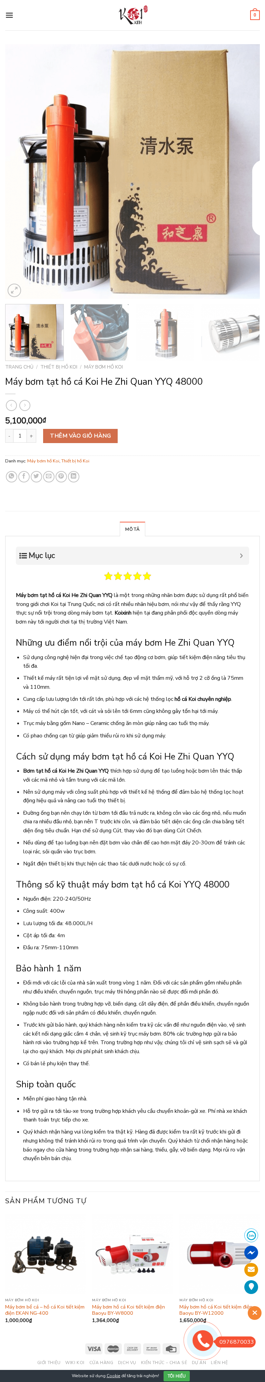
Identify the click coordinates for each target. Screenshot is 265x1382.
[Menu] (9, 15)
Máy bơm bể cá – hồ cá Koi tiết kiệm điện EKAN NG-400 (45, 1310)
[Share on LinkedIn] (73, 476)
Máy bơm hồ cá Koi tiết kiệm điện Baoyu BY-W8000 (128, 1310)
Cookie (113, 1376)
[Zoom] (14, 290)
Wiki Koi (75, 1362)
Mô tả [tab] (132, 529)
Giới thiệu (49, 1362)
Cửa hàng (101, 1362)
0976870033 (236, 1342)
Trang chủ (19, 367)
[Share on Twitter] (36, 476)
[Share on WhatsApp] (11, 476)
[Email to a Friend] (49, 476)
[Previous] (19, 171)
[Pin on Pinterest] (61, 476)
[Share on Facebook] (24, 476)
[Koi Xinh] (132, 15)
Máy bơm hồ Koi (103, 367)
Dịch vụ (127, 1362)
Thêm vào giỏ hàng (80, 436)
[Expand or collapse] (241, 555)
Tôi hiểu (177, 1376)
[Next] (246, 171)
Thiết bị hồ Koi (58, 367)
